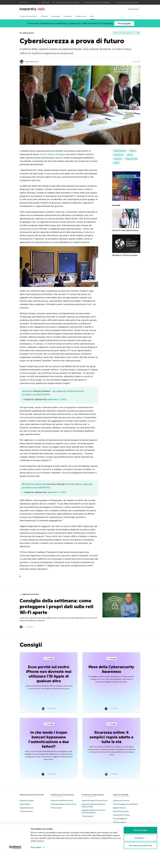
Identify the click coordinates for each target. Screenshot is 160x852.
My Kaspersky (133, 9)
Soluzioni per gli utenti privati (32, 795)
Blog (91, 16)
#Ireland (26, 391)
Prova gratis (124, 23)
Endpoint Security (119, 808)
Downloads (55, 16)
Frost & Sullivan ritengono (53, 154)
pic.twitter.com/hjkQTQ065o (36, 394)
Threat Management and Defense (125, 804)
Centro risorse (80, 16)
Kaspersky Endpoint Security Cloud (63, 804)
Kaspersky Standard (27, 800)
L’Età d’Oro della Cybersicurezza (125, 230)
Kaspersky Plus (25, 804)
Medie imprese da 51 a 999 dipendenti (98, 2)
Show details (36, 847)
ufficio (116, 163)
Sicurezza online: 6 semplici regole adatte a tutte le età (111, 737)
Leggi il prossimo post (30, 594)
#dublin (71, 484)
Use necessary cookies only (140, 846)
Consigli (49, 658)
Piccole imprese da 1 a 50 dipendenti (67, 2)
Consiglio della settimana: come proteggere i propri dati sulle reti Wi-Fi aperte (56, 606)
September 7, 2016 (57, 399)
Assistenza (68, 16)
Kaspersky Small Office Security (62, 800)
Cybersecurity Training (121, 815)
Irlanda (129, 155)
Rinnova (45, 16)
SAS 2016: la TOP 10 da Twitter (124, 255)
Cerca (138, 33)
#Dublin (71, 391)
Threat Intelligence (120, 818)
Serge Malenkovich (32, 61)
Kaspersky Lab (131, 159)
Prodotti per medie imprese (93, 795)
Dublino (133, 151)
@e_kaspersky (59, 391)
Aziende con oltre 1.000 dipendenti (127, 2)
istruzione (118, 159)
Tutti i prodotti (56, 808)
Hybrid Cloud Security (121, 811)
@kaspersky (40, 484)
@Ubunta (29, 484)
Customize (139, 838)
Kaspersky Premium (27, 808)
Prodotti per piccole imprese (62, 795)
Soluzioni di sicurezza (28, 16)
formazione (118, 155)
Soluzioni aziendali (120, 795)
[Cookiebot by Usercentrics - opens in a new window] (15, 847)
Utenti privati (45, 2)
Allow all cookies (140, 830)
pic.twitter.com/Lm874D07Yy (36, 487)
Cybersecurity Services (121, 800)
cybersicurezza (28, 33)
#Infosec (79, 391)
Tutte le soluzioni (26, 811)
